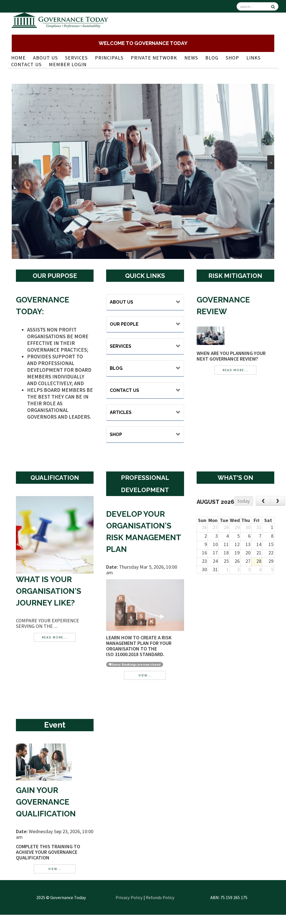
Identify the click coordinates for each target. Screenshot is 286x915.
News (191, 58)
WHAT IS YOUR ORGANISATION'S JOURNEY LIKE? (48, 591)
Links (253, 58)
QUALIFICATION (54, 477)
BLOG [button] (116, 368)
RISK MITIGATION (235, 275)
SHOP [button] (116, 434)
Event (54, 725)
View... (145, 675)
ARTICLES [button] (121, 412)
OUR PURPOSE (55, 275)
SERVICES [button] (120, 346)
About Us (45, 58)
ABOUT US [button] (121, 302)
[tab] (144, 302)
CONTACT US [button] (124, 390)
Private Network (154, 58)
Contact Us (26, 64)
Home (18, 58)
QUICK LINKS (145, 275)
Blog (211, 58)
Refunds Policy (160, 897)
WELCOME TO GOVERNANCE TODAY (143, 43)
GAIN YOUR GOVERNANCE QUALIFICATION (46, 802)
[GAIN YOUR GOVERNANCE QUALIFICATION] (44, 761)
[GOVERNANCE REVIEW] (211, 335)
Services (76, 58)
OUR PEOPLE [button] (124, 324)
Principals (109, 58)
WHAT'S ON (235, 477)
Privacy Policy (129, 897)
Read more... (235, 370)
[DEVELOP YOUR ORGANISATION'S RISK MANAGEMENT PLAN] (145, 604)
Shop (232, 58)
